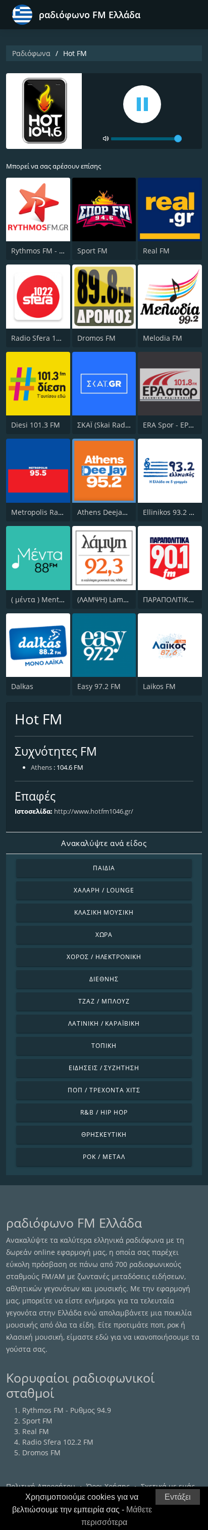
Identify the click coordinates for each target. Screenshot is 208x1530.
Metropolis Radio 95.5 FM (54, 512)
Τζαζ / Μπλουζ (103, 1001)
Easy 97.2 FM (99, 686)
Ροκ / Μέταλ (104, 1156)
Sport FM (92, 250)
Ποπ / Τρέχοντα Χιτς (104, 1090)
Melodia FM (162, 338)
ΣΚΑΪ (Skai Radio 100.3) (115, 425)
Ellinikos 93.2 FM (171, 512)
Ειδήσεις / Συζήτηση (104, 1068)
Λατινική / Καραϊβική (104, 1023)
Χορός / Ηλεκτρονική (104, 957)
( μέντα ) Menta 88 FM (48, 599)
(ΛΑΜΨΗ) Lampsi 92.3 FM (119, 599)
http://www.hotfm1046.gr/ (93, 811)
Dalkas (22, 686)
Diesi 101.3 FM (35, 425)
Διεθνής (104, 979)
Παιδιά (104, 868)
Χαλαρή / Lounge (104, 890)
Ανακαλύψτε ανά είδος (103, 843)
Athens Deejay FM (107, 512)
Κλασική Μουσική (104, 912)
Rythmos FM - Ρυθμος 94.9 (55, 250)
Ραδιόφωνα (31, 53)
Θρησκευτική (104, 1134)
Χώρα (104, 934)
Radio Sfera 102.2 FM (46, 338)
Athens (41, 767)
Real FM (156, 250)
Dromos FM (96, 338)
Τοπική (104, 1045)
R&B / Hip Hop (103, 1112)
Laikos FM (159, 686)
